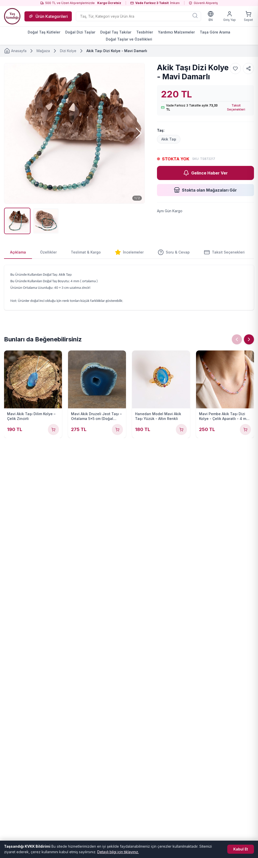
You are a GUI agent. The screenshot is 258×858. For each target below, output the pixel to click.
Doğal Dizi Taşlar (80, 32)
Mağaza (43, 51)
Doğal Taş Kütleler (44, 32)
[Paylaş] (248, 68)
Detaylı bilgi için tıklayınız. (118, 852)
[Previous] (237, 339)
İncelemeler (133, 252)
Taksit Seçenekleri (236, 107)
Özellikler (48, 252)
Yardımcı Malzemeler (176, 32)
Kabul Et (240, 849)
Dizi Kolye (68, 51)
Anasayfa (18, 51)
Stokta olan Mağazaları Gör (209, 190)
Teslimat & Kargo (86, 252)
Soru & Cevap (178, 252)
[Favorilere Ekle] (235, 68)
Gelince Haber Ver (209, 172)
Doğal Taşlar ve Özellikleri (129, 39)
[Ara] (195, 15)
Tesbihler (144, 32)
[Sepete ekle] (53, 429)
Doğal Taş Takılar (115, 32)
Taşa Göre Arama (215, 32)
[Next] (249, 339)
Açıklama (18, 252)
